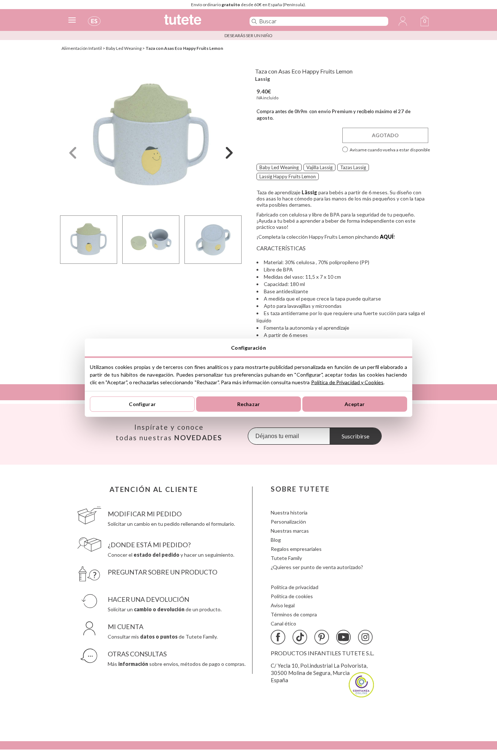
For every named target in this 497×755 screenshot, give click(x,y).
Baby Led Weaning (124, 48)
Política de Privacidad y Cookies (347, 382)
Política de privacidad (294, 587)
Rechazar (248, 404)
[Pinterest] (321, 637)
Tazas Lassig (353, 167)
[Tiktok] (300, 637)
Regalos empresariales (296, 549)
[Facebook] (278, 637)
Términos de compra (294, 614)
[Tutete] (199, 23)
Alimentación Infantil (81, 48)
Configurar (142, 404)
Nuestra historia (289, 512)
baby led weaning (279, 167)
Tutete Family (286, 558)
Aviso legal (283, 605)
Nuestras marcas (290, 530)
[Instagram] (365, 637)
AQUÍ (386, 237)
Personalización (288, 521)
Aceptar (355, 404)
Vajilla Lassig (319, 167)
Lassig (262, 79)
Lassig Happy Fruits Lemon (287, 176)
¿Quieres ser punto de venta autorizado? (317, 567)
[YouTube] (343, 637)
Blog (276, 540)
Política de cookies (292, 596)
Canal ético (283, 623)
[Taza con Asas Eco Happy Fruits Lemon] (151, 136)
